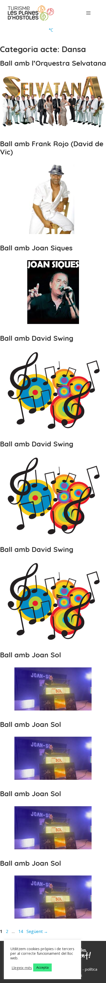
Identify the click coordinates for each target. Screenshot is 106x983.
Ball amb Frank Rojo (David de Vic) (51, 147)
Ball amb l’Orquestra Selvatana (53, 63)
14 (21, 931)
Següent (37, 931)
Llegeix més (22, 967)
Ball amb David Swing (36, 338)
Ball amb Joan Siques (36, 248)
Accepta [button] (42, 967)
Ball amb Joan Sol (30, 654)
